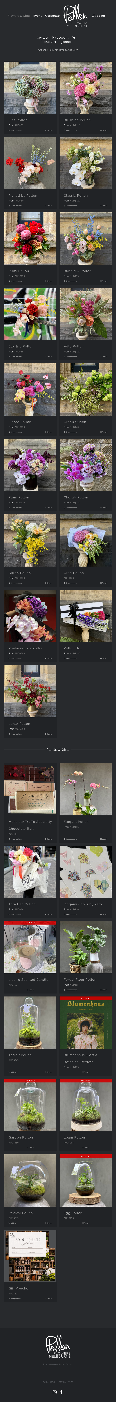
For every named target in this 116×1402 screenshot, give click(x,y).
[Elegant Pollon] (86, 789)
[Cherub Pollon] (86, 465)
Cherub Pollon (76, 497)
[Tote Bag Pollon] (30, 872)
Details (49, 130)
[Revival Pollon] (30, 1180)
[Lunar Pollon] (30, 691)
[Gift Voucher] (30, 1256)
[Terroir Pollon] (30, 1022)
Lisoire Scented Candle (29, 979)
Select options (16, 130)
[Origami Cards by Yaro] (86, 872)
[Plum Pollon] (30, 465)
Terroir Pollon (20, 1055)
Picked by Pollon (23, 195)
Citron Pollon (20, 573)
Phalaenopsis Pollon (26, 648)
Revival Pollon (21, 1213)
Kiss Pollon (18, 120)
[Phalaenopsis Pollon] (30, 616)
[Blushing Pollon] (86, 88)
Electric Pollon (21, 346)
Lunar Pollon (19, 723)
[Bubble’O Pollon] (86, 238)
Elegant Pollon (76, 822)
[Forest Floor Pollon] (86, 947)
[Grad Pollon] (86, 540)
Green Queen (75, 422)
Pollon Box (73, 648)
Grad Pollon (74, 573)
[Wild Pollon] (86, 314)
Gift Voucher (19, 1288)
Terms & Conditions (51, 1364)
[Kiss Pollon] (30, 88)
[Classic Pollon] (86, 163)
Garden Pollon (21, 1137)
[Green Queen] (86, 389)
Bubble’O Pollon (78, 271)
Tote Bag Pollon (22, 904)
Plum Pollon (19, 497)
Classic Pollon (76, 195)
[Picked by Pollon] (30, 163)
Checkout (69, 1364)
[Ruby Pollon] (30, 238)
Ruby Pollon (19, 271)
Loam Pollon (74, 1137)
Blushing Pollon (77, 120)
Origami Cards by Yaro (83, 904)
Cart (62, 1364)
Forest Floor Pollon (80, 979)
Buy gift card (16, 1298)
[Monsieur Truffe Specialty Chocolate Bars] (30, 789)
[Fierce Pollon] (30, 389)
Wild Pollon (74, 346)
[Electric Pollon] (30, 314)
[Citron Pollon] (30, 540)
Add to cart (15, 1072)
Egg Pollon (73, 1213)
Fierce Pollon (20, 422)
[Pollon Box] (86, 616)
